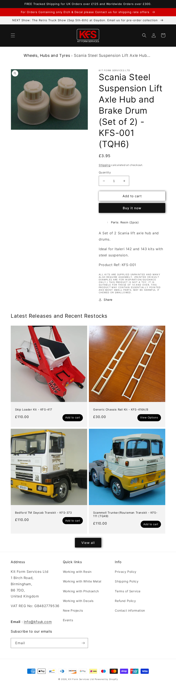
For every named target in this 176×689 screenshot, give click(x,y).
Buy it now (132, 208)
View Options (149, 417)
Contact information (130, 610)
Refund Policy (125, 601)
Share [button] (108, 299)
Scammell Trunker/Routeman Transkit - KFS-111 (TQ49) (125, 514)
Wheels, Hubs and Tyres (47, 55)
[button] (13, 35)
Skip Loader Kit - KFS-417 (33, 409)
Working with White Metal (82, 581)
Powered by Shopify (106, 679)
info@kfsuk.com (38, 622)
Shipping (105, 165)
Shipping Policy (126, 581)
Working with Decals (78, 601)
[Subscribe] (83, 643)
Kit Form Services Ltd (81, 679)
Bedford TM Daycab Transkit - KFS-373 (43, 512)
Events (68, 620)
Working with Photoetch (81, 591)
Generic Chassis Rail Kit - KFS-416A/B (120, 409)
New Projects (73, 610)
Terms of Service (128, 591)
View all (88, 543)
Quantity (105, 172)
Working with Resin (77, 571)
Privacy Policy (125, 571)
